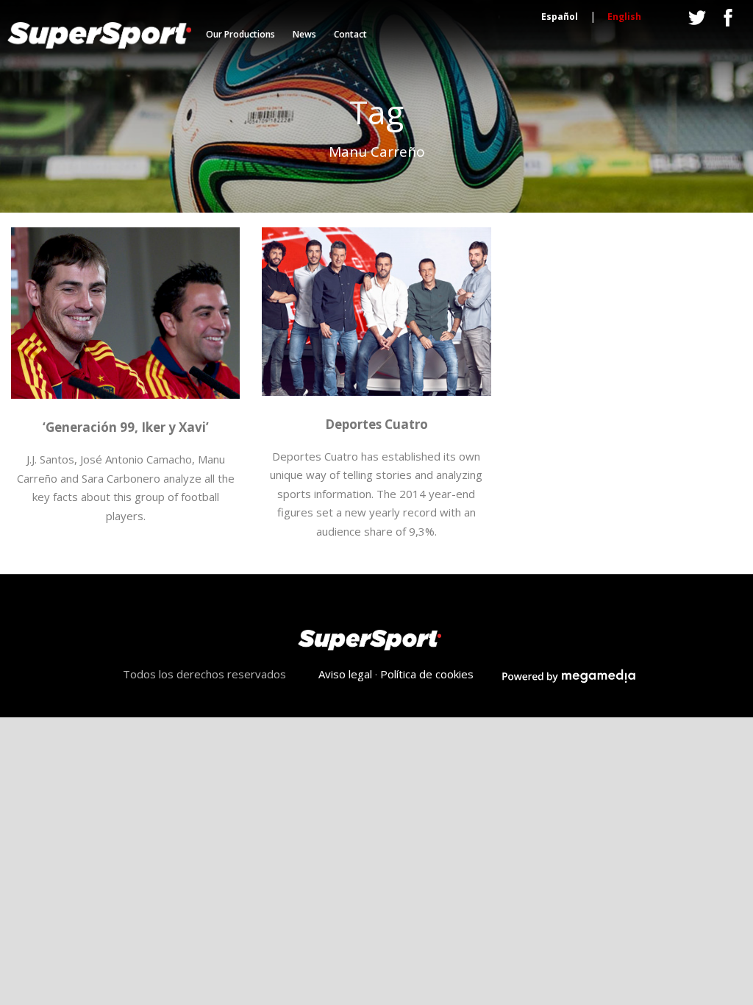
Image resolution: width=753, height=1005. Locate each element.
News (304, 34)
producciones (45, 392)
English (624, 16)
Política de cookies (427, 674)
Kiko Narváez (296, 373)
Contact (350, 34)
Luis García (360, 373)
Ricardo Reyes (422, 390)
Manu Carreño (116, 374)
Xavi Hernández (201, 392)
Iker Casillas (48, 374)
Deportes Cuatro (376, 424)
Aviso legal (345, 674)
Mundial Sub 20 (192, 374)
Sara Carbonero (120, 392)
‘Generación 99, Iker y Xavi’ (126, 427)
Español (559, 16)
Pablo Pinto (354, 390)
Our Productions (240, 34)
